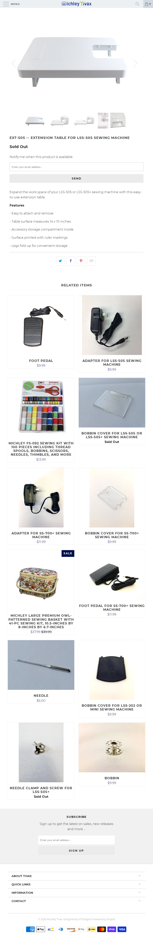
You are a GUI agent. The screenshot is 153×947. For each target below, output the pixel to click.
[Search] (138, 4)
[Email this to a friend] (91, 261)
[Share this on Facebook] (70, 261)
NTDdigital (85, 919)
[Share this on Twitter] (60, 261)
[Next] (134, 63)
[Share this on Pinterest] (81, 261)
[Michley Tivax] (76, 4)
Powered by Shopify (103, 919)
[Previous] (14, 63)
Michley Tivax (54, 919)
